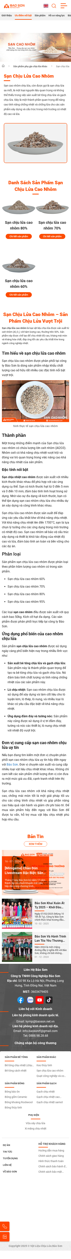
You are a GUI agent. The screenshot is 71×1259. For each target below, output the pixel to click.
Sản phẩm (40, 15)
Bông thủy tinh (13, 1107)
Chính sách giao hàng (51, 1155)
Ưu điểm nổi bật (23, 15)
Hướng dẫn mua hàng (51, 1150)
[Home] (3, 66)
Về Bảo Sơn (10, 1171)
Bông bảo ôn (12, 1091)
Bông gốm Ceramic (16, 1096)
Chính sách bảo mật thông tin (50, 1172)
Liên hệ (7, 1165)
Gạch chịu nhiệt (46, 1091)
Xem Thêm (35, 843)
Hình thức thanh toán (51, 1161)
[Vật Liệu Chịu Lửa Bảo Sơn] (14, 6)
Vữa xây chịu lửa (35, 1123)
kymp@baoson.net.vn (40, 1021)
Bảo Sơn (12, 764)
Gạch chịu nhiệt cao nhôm (48, 1097)
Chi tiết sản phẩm (18, 236)
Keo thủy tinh (44, 1065)
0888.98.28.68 (38, 1035)
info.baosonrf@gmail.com (40, 1031)
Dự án (6, 1145)
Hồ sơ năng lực (56, 15)
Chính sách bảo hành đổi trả (52, 1167)
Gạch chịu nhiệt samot (50, 1102)
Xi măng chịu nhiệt (35, 1128)
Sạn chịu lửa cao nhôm (14, 328)
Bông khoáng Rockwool (19, 1102)
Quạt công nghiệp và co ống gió (50, 1076)
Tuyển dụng (10, 1158)
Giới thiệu (7, 15)
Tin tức (7, 1151)
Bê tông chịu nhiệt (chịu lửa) (18, 1066)
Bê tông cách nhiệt (16, 1070)
